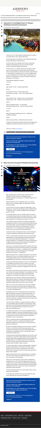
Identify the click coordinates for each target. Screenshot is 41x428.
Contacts (21, 415)
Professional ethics (11, 415)
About (2, 415)
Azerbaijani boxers (10, 132)
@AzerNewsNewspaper (16, 153)
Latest (2, 15)
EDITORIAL (35, 15)
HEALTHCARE (14, 17)
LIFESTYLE (7, 17)
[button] (2, 23)
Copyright (25, 418)
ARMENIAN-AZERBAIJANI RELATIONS (25, 15)
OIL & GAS (16, 15)
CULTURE (19, 17)
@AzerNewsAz (19, 128)
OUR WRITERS (27, 17)
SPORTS (23, 17)
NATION (5, 15)
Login (38, 13)
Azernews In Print (6, 418)
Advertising (28, 415)
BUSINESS (12, 15)
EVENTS (10, 17)
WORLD (8, 15)
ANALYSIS (3, 17)
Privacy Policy (16, 418)
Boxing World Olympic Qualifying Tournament (25, 132)
